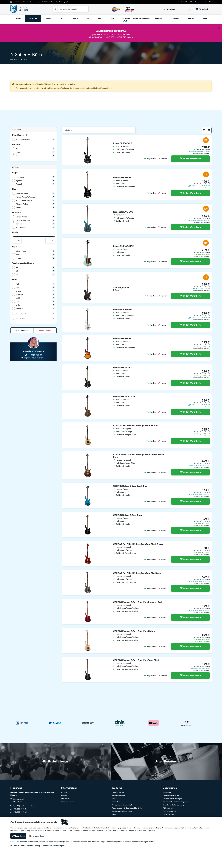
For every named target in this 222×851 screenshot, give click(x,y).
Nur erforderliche (36, 836)
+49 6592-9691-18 (34, 355)
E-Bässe (23, 59)
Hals (14, 189)
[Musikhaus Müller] (19, 9)
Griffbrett (16, 212)
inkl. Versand (206, 149)
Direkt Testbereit (19, 135)
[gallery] (209, 130)
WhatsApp (195, 2)
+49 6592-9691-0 (46, 2)
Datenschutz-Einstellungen (53, 845)
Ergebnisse (23, 330)
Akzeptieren (19, 836)
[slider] (12, 236)
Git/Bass (13, 59)
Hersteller (16, 144)
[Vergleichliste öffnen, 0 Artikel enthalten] (182, 9)
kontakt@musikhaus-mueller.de (23, 2)
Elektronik (16, 247)
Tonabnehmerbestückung (23, 263)
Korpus (15, 172)
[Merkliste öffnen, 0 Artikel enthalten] (190, 9)
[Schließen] (218, 27)
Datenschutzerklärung (30, 845)
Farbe (14, 279)
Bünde (15, 232)
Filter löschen (45, 330)
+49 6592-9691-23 (20, 812)
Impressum (14, 845)
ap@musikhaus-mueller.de (34, 358)
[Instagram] (210, 2)
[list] (204, 130)
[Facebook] (205, 2)
